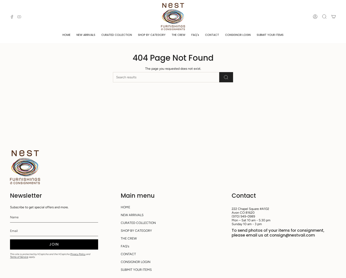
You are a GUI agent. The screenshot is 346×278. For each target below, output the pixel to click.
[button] (152, 35)
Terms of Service (19, 257)
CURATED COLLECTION (138, 223)
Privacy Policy (77, 254)
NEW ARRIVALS (132, 215)
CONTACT (128, 254)
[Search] (226, 77)
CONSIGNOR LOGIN (135, 262)
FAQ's (125, 246)
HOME (125, 207)
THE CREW (129, 238)
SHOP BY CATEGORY (136, 231)
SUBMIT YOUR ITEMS (136, 270)
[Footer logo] (25, 167)
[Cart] (333, 16)
